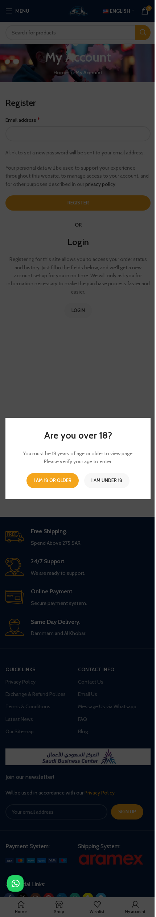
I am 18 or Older (52, 480)
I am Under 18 (106, 480)
